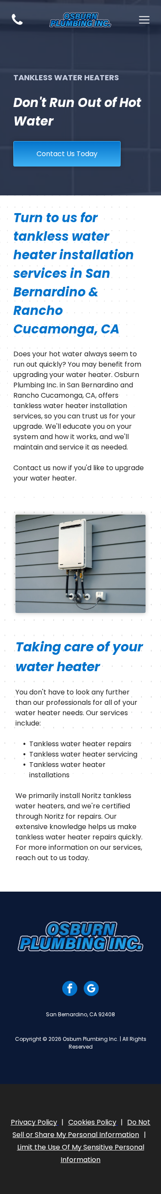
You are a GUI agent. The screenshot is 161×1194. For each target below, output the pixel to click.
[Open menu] (144, 19)
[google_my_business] (91, 989)
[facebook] (69, 989)
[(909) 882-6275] (17, 24)
